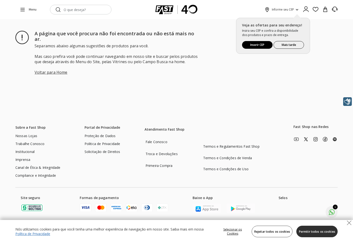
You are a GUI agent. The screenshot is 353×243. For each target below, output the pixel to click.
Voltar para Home (51, 72)
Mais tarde (289, 45)
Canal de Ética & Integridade (37, 167)
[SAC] (335, 9)
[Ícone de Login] (306, 9)
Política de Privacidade (32, 233)
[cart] (325, 9)
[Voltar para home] (176, 9)
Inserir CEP (257, 45)
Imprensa (22, 159)
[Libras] (347, 101)
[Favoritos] (315, 9)
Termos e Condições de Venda (227, 158)
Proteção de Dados (100, 136)
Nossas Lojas (26, 136)
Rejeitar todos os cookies (272, 232)
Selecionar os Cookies (232, 231)
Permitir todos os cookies (317, 232)
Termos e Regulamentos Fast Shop (231, 146)
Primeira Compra (159, 165)
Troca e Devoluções (162, 154)
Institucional (25, 151)
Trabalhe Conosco (30, 143)
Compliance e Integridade (35, 175)
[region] (176, 231)
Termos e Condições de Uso (226, 169)
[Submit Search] (58, 9)
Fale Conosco (156, 142)
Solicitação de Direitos (102, 151)
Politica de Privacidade (102, 143)
